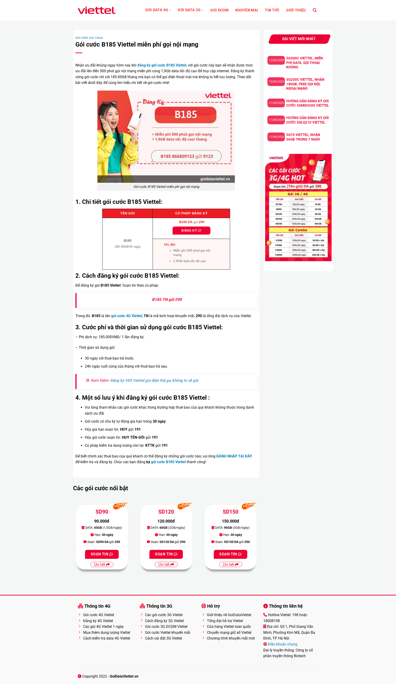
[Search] (314, 10)
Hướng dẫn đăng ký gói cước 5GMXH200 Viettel (307, 103)
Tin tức (272, 10)
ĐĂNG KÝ (190, 230)
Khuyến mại (246, 10)
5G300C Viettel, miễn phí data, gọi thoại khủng (304, 62)
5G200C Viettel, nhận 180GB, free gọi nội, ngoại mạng (305, 84)
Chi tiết (100, 564)
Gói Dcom (219, 10)
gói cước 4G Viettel (126, 316)
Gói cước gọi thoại (89, 37)
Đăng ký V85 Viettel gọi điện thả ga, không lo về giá (154, 380)
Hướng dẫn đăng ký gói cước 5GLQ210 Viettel (307, 120)
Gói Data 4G (156, 10)
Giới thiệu (296, 10)
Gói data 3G (189, 10)
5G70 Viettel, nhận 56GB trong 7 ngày (303, 137)
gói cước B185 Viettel (168, 462)
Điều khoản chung (282, 644)
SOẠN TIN (100, 554)
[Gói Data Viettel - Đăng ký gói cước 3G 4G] (97, 10)
